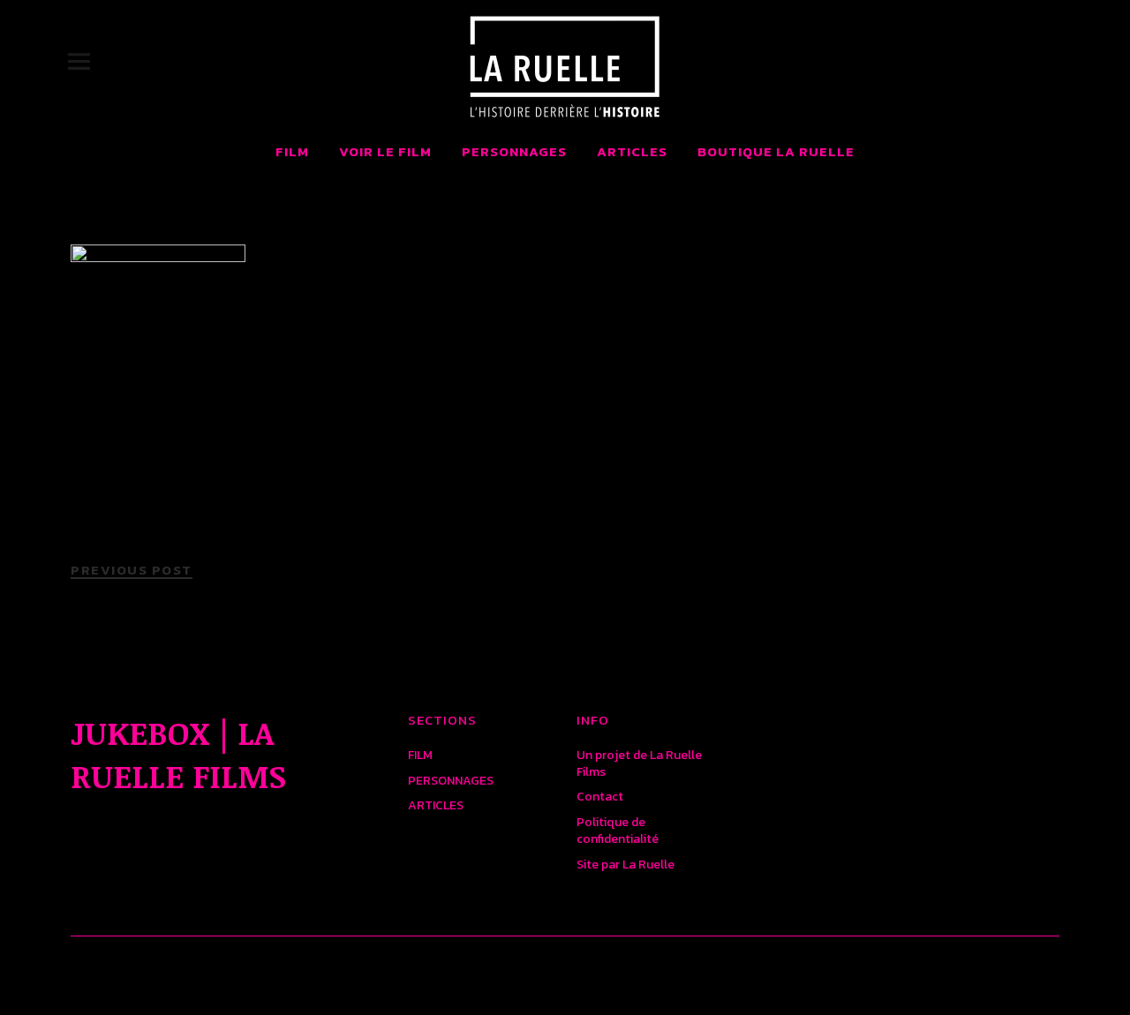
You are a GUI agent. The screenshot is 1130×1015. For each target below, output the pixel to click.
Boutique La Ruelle (776, 151)
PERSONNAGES (514, 151)
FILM (292, 151)
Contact (599, 796)
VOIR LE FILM (385, 151)
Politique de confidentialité (617, 830)
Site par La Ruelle (625, 864)
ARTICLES (632, 151)
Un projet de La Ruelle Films (639, 763)
